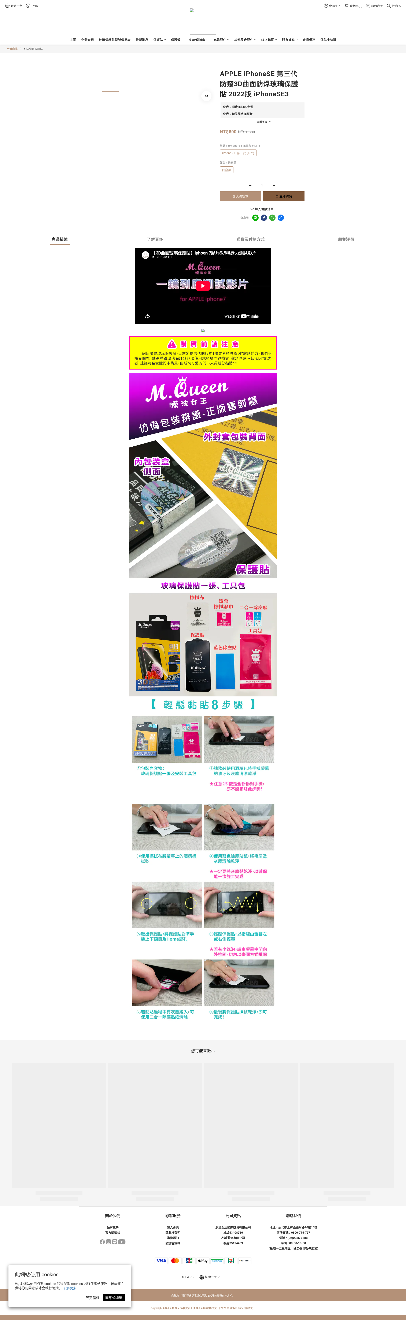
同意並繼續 (113, 1297)
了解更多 (70, 1287)
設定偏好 (92, 1297)
